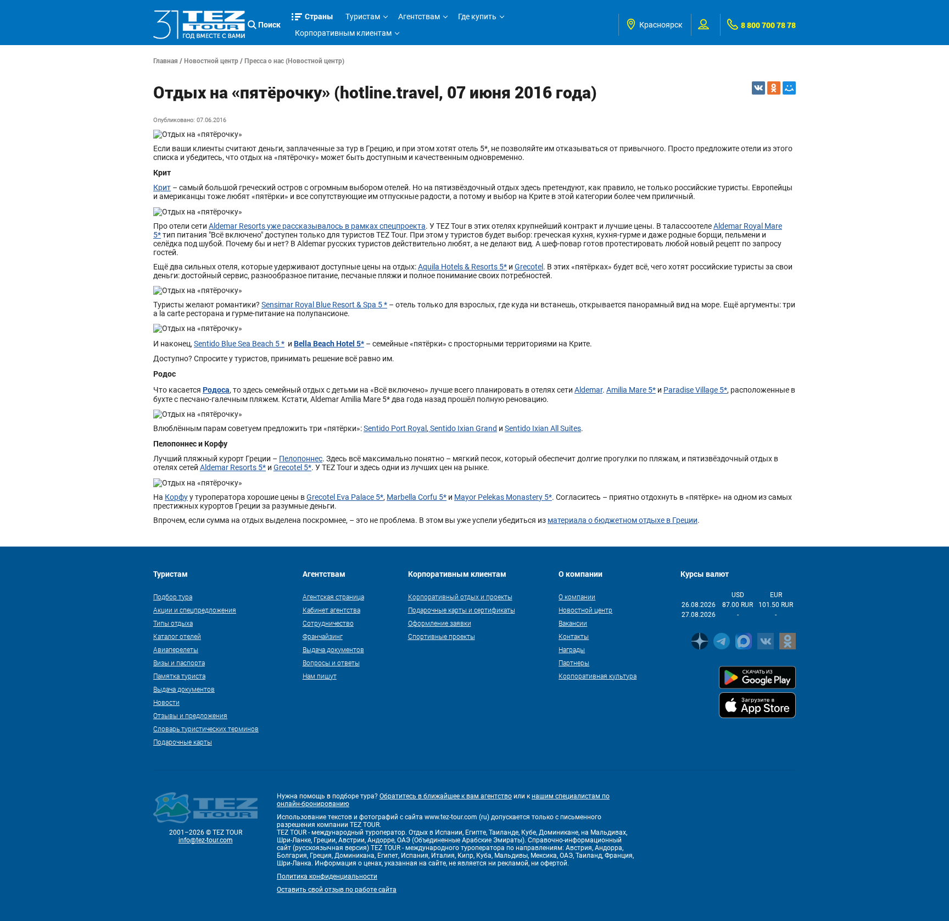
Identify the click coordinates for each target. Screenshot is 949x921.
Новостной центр (211, 60)
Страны (319, 16)
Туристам (362, 16)
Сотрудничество (328, 623)
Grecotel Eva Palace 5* (344, 497)
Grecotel (529, 266)
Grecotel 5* (292, 467)
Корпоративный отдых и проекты (460, 596)
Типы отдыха (173, 623)
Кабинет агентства (331, 609)
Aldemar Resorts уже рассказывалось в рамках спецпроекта (317, 226)
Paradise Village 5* (695, 389)
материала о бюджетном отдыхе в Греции (622, 520)
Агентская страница (333, 596)
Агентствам (419, 16)
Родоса (216, 389)
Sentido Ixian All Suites (543, 428)
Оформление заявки (439, 623)
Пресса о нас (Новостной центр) (294, 60)
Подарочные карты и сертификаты (461, 609)
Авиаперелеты (175, 649)
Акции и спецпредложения (194, 609)
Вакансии (573, 623)
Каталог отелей (177, 636)
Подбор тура (172, 596)
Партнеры (574, 662)
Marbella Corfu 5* (416, 497)
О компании (577, 596)
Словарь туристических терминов (206, 728)
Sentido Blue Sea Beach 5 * (239, 343)
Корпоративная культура (598, 675)
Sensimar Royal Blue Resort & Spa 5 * (324, 304)
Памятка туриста (179, 675)
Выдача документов (184, 689)
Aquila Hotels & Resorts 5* (462, 266)
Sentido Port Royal (395, 428)
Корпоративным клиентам (343, 33)
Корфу (176, 497)
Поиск (269, 24)
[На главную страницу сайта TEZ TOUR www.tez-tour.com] (199, 24)
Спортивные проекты (441, 636)
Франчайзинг (323, 636)
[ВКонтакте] (758, 88)
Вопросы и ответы (331, 662)
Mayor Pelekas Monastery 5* (503, 497)
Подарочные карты (182, 741)
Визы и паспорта (179, 662)
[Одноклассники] (773, 88)
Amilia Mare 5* (631, 389)
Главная (165, 60)
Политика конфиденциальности (327, 876)
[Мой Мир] (789, 88)
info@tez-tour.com (205, 840)
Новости (166, 702)
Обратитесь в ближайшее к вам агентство (445, 796)
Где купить (477, 16)
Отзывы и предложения (190, 715)
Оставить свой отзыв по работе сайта (337, 890)
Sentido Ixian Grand (462, 428)
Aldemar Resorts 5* (233, 467)
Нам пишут (320, 675)
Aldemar (588, 389)
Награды (572, 649)
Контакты (574, 636)
